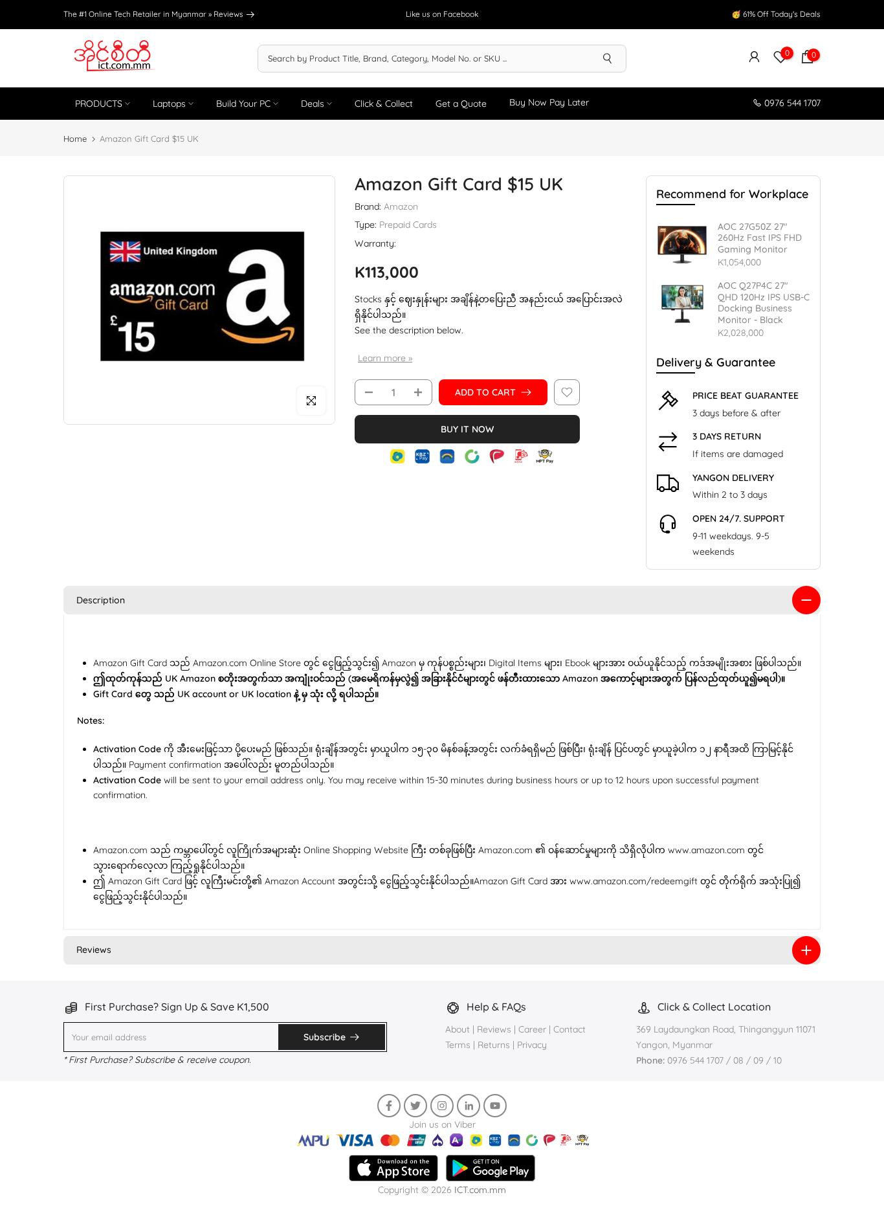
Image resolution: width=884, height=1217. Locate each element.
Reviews (229, 14)
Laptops (169, 103)
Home (75, 138)
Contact (569, 1029)
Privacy (532, 1045)
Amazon (401, 206)
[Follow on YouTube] (495, 1105)
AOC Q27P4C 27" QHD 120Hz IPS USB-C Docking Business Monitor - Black (764, 303)
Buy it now (467, 429)
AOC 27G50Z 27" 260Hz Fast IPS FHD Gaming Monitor (760, 238)
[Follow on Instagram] (442, 1105)
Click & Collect (384, 103)
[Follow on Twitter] (415, 1105)
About (458, 1029)
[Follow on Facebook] (389, 1105)
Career (532, 1029)
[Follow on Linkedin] (468, 1105)
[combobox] (424, 58)
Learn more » (385, 358)
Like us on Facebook (442, 14)
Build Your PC (243, 103)
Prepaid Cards (408, 224)
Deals (312, 103)
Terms (457, 1045)
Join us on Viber (442, 1124)
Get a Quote (461, 103)
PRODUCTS (98, 103)
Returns (494, 1045)
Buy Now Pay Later (549, 102)
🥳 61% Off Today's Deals (776, 14)
